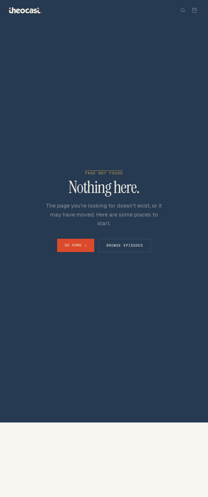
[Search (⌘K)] (182, 10)
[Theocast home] (25, 10)
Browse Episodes (124, 245)
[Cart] (194, 10)
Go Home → (76, 245)
